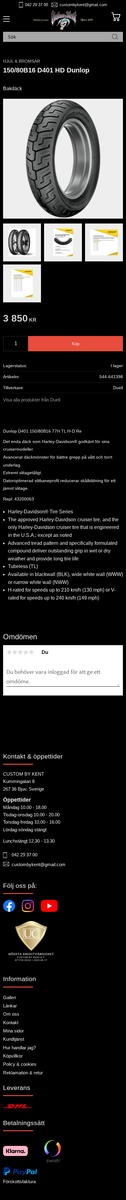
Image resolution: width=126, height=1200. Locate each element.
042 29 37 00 (36, 4)
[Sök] (115, 37)
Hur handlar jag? (19, 1047)
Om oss (11, 1014)
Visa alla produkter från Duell (31, 399)
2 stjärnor (14, 652)
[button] (5, 21)
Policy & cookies (19, 1064)
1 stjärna (9, 652)
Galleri (9, 997)
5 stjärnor (31, 652)
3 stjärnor (20, 652)
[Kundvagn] (115, 16)
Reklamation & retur (23, 1072)
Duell (118, 387)
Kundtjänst (13, 1039)
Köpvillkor (13, 1055)
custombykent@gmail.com (83, 4)
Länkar (10, 1005)
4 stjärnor (25, 652)
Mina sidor (13, 1030)
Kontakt (10, 1022)
